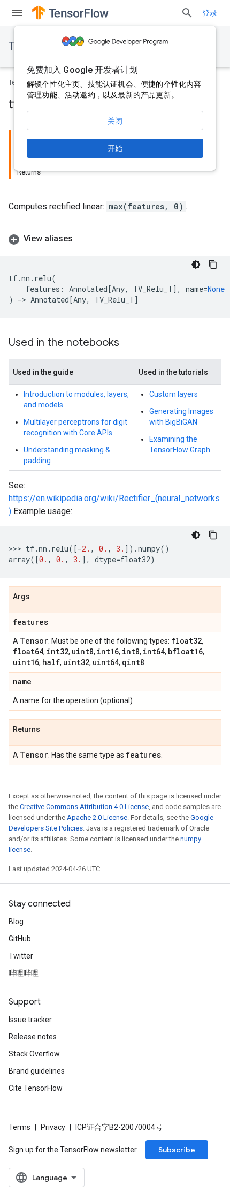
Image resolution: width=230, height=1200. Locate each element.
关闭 (115, 121)
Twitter (21, 956)
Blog (16, 921)
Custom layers (173, 394)
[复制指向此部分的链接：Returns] (51, 729)
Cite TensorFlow (36, 1088)
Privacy (53, 1127)
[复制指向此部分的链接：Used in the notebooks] (130, 343)
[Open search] (187, 12)
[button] (115, 238)
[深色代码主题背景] (195, 264)
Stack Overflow (34, 1054)
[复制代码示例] (212, 264)
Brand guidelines (37, 1071)
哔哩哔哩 (24, 973)
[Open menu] (17, 13)
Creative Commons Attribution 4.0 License (84, 807)
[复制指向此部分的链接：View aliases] (83, 238)
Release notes (33, 1036)
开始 (115, 148)
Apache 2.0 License (97, 817)
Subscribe (176, 1149)
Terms (19, 1127)
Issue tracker (30, 1019)
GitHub (20, 938)
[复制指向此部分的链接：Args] (40, 597)
